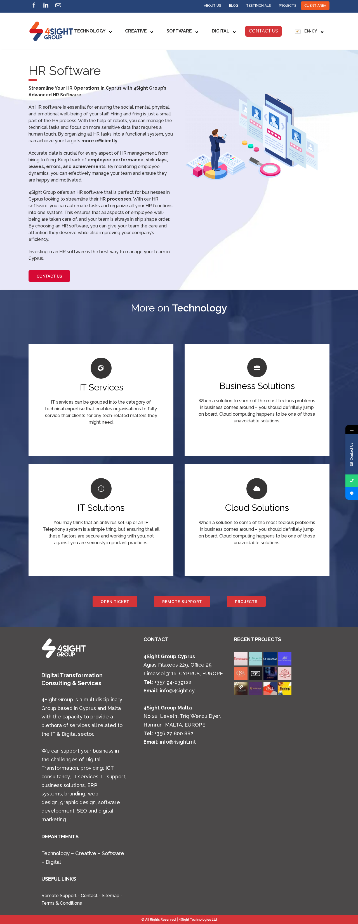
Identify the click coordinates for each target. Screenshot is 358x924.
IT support (113, 776)
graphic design (78, 802)
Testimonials (258, 6)
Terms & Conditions (61, 903)
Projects (287, 6)
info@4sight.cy (177, 690)
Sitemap (110, 895)
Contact (89, 895)
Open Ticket (115, 601)
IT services (85, 776)
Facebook (33, 7)
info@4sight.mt (178, 742)
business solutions (63, 785)
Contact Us (263, 31)
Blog (233, 6)
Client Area (315, 6)
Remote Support (182, 601)
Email (58, 7)
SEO (81, 811)
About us (212, 6)
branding (74, 794)
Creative (136, 31)
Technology (89, 31)
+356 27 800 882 (173, 733)
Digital (220, 31)
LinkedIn (45, 7)
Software (179, 31)
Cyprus (87, 708)
